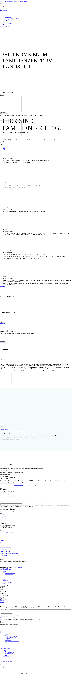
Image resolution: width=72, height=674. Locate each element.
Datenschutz (16, 1)
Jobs (8, 1)
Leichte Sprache (11, 569)
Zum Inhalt (2, 600)
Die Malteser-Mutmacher (5, 551)
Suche (4, 583)
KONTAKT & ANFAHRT (7, 582)
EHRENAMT (5, 579)
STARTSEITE (5, 571)
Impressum (11, 1)
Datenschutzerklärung (4, 617)
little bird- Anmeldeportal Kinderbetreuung (9, 553)
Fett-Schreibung (3, 593)
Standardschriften (3, 591)
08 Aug (4, 147)
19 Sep (4, 149)
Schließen (2, 621)
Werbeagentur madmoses (18, 567)
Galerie (6, 655)
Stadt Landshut (3, 542)
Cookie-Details (14, 617)
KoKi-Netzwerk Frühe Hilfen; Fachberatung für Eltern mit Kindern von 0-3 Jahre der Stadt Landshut (20, 538)
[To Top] (1, 672)
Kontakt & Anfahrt (3, 1)
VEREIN (4, 572)
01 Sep (4, 148)
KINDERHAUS (5, 580)
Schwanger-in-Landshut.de (5, 535)
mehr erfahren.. (2, 286)
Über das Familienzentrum (9, 574)
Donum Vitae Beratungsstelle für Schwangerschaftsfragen (12, 544)
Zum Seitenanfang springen (5, 26)
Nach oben (2, 602)
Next (3, 154)
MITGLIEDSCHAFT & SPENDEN (6, 90)
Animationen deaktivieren (4, 595)
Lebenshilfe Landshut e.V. (5, 549)
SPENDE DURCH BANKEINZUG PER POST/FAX (8, 483)
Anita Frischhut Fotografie (5, 547)
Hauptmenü (2, 598)
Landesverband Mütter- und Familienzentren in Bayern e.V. (12, 532)
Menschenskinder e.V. (4, 540)
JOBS (4, 581)
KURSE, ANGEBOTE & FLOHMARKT (10, 577)
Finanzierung (7, 654)
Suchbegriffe (2, 622)
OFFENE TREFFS (6, 656)
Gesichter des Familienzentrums (10, 573)
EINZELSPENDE (3, 470)
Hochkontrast (2, 589)
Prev (3, 153)
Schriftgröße (2, 587)
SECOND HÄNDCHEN (7, 578)
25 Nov (4, 151)
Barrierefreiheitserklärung (4, 569)
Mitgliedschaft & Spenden (23, 1)
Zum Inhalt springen (3, 10)
